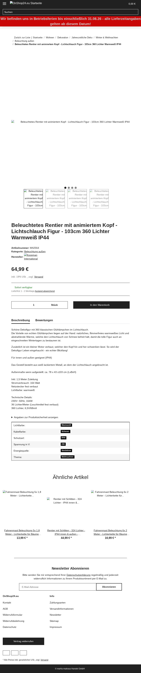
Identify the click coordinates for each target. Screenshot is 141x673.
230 (63, 444)
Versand (38, 276)
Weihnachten (67, 457)
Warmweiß (66, 425)
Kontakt (7, 602)
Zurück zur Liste (22, 37)
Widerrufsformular (12, 614)
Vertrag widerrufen (23, 641)
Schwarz (65, 431)
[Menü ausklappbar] (4, 2)
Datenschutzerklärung (78, 575)
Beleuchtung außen (35, 251)
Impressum (56, 627)
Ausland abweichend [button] (45, 291)
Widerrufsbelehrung (13, 621)
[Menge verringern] (15, 305)
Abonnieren (109, 586)
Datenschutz (9, 627)
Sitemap (54, 621)
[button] (115, 3)
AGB (5, 608)
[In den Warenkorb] (14, 61)
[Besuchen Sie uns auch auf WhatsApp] (23, 652)
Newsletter (55, 614)
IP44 (63, 438)
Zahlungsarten (58, 602)
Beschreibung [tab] (20, 320)
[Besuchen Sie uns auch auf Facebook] (6, 652)
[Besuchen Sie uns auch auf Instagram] (14, 652)
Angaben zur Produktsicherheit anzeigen (36, 417)
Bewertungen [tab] (44, 320)
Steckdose (66, 450)
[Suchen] (135, 12)
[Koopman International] (32, 256)
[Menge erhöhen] (64, 305)
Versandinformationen (62, 608)
